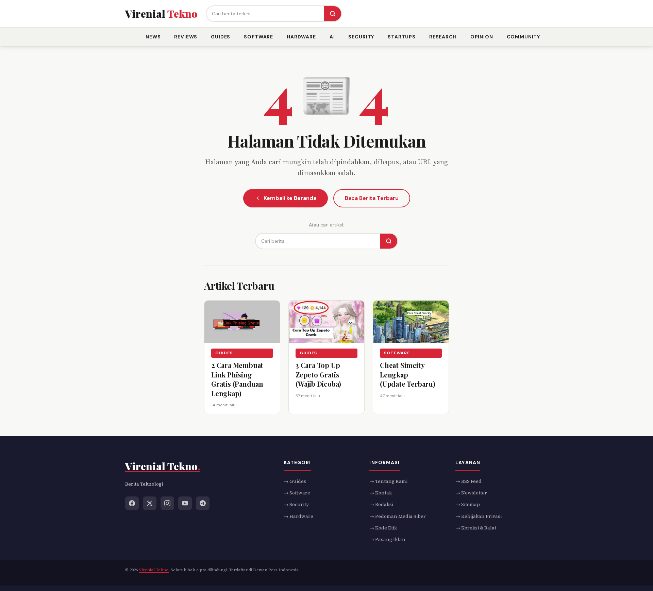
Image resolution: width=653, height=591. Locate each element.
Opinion (481, 37)
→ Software (297, 492)
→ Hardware (298, 515)
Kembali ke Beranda (290, 198)
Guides (220, 37)
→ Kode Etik (383, 527)
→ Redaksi (381, 504)
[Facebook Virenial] (132, 503)
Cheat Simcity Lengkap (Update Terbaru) (407, 374)
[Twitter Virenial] (149, 503)
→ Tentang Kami (388, 480)
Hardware (301, 37)
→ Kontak (380, 492)
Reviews (185, 37)
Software (258, 37)
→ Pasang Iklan (387, 539)
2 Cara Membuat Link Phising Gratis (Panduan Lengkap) (237, 379)
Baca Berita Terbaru (372, 198)
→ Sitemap (467, 504)
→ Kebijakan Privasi (478, 515)
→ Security (296, 504)
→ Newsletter (471, 492)
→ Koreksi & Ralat (475, 527)
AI (332, 37)
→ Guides (295, 480)
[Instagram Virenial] (167, 503)
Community (523, 37)
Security (361, 37)
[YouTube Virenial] (185, 503)
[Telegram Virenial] (203, 503)
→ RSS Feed (468, 480)
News (153, 37)
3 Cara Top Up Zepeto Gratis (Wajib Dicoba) (318, 374)
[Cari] (332, 13)
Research (443, 37)
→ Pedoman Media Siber (397, 515)
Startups (402, 37)
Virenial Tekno (154, 569)
